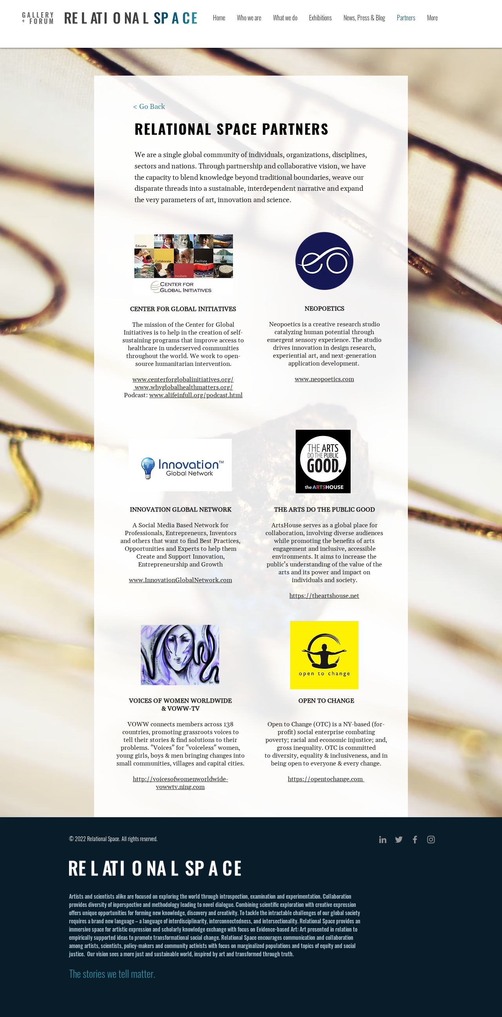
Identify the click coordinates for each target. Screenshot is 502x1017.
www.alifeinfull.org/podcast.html (196, 395)
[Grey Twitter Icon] (399, 839)
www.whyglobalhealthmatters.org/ (184, 387)
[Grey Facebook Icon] (415, 839)
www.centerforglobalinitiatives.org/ (183, 380)
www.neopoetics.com (324, 379)
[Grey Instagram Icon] (431, 839)
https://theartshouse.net (324, 596)
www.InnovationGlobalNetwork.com (180, 580)
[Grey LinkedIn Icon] (383, 839)
